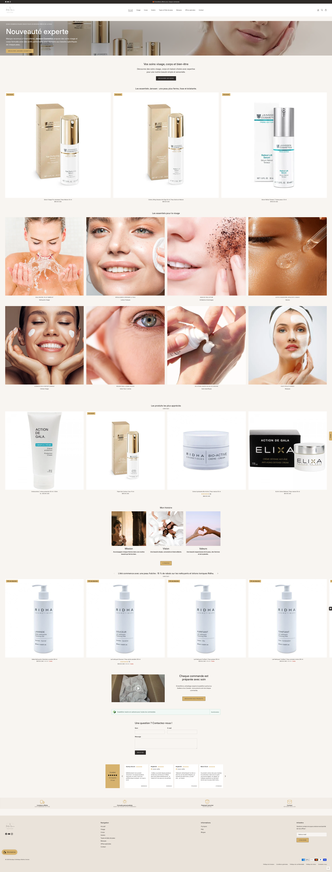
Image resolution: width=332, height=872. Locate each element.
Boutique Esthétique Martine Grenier (19, 859)
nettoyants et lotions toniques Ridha (168, 2)
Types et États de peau (166, 10)
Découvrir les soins (166, 78)
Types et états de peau (108, 838)
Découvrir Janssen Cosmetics (19, 51)
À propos (204, 826)
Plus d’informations (215, 711)
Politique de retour (311, 864)
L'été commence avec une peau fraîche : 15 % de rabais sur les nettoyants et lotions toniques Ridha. (166, 573)
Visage (138, 10)
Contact (201, 10)
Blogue (203, 832)
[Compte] (317, 10)
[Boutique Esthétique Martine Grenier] (10, 10)
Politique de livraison (268, 864)
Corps (146, 10)
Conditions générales (282, 864)
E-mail (169, 728)
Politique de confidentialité (297, 864)
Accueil (130, 10)
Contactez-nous (322, 864)
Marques (179, 10)
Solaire (153, 10)
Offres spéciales (190, 10)
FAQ (202, 829)
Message (138, 736)
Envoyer (140, 752)
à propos (166, 563)
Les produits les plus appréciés (166, 406)
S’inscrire (302, 840)
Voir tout (166, 408)
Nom (136, 728)
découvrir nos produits (194, 698)
